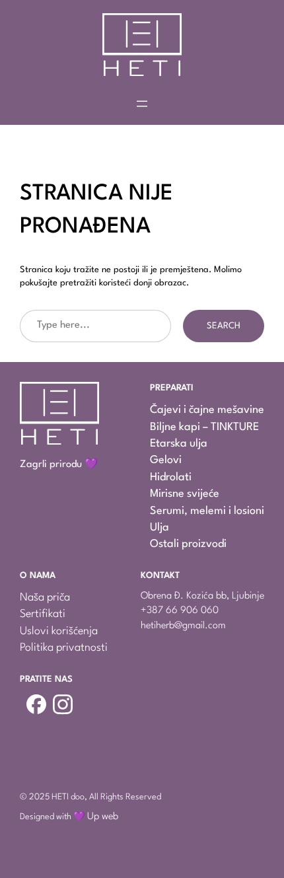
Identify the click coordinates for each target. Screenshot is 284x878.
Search (223, 326)
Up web (102, 817)
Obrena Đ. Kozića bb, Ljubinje (202, 596)
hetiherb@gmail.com (183, 626)
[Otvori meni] (142, 104)
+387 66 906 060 (180, 611)
